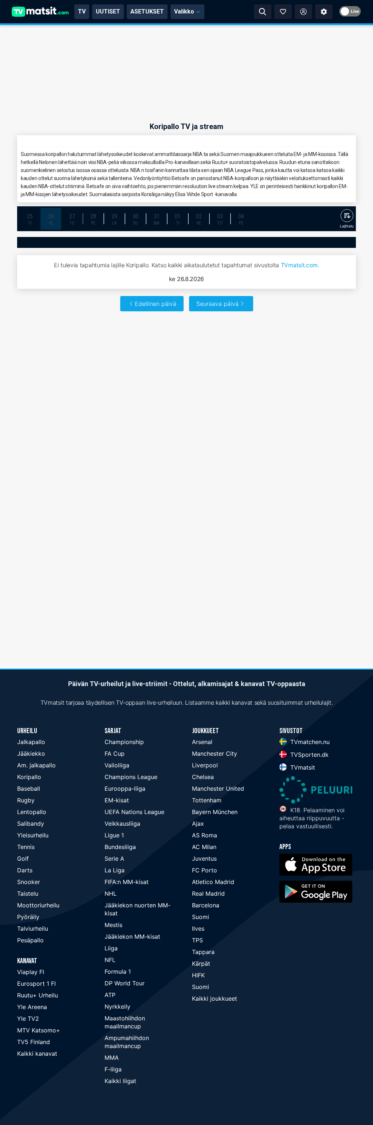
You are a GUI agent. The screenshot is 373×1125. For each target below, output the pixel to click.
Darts (24, 870)
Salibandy (30, 823)
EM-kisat (117, 800)
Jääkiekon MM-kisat (132, 936)
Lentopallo (31, 811)
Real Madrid (208, 893)
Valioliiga (117, 765)
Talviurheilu (32, 928)
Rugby (26, 800)
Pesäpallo (30, 940)
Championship (124, 742)
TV (82, 11)
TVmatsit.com (299, 265)
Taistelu (27, 893)
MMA (112, 1057)
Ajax (198, 823)
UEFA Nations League (134, 811)
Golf (23, 858)
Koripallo (29, 777)
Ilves (198, 928)
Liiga (111, 948)
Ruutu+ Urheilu (37, 995)
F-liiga (113, 1069)
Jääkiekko (31, 753)
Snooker (28, 881)
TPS (197, 940)
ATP (110, 995)
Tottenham (206, 800)
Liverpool (205, 765)
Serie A (114, 858)
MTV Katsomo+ (38, 1030)
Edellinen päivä (155, 303)
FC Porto (204, 870)
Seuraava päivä (217, 303)
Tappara (203, 951)
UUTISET (108, 11)
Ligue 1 (114, 835)
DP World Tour (125, 983)
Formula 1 (118, 971)
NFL (110, 960)
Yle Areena (32, 1007)
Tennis (26, 846)
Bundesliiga (120, 846)
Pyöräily (28, 916)
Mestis (113, 925)
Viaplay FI (30, 972)
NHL (111, 893)
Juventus (204, 858)
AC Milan (204, 846)
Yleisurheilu (32, 835)
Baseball (28, 788)
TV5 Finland (33, 1042)
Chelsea (203, 777)
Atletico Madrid (213, 881)
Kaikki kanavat (37, 1053)
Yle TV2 (28, 1018)
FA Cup (115, 753)
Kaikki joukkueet (214, 998)
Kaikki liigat (120, 1081)
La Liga (115, 870)
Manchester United (218, 788)
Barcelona (205, 905)
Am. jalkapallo (36, 765)
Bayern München (214, 811)
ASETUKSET (147, 11)
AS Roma (204, 835)
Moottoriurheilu (38, 905)
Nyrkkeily (117, 1006)
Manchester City (214, 753)
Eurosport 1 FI (36, 983)
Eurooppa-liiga (125, 788)
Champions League (131, 777)
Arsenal (202, 742)
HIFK (198, 975)
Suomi (200, 916)
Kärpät (201, 963)
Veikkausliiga (122, 823)
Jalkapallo (31, 742)
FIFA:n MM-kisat (127, 881)
